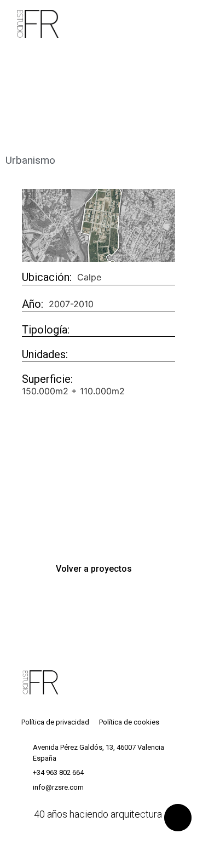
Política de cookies (129, 722)
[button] (98, 569)
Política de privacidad (55, 722)
